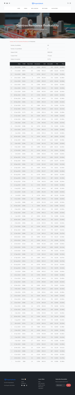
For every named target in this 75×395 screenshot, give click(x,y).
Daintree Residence (23, 41)
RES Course (44, 8)
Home (18, 8)
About (22, 381)
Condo (25, 8)
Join (68, 385)
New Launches (34, 8)
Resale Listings (41, 385)
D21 (16, 41)
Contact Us (23, 383)
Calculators (54, 8)
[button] (68, 3)
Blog (39, 381)
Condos (11, 41)
